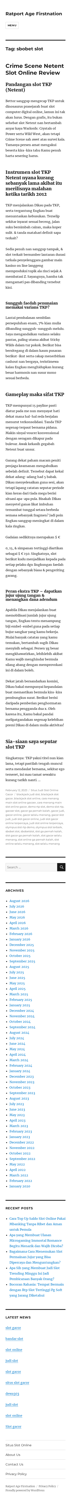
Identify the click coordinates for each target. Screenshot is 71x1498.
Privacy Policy (16, 1474)
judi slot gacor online (25, 819)
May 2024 (17, 1049)
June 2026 (17, 912)
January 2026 (19, 939)
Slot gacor (13, 1426)
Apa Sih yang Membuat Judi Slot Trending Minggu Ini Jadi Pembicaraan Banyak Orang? (34, 1273)
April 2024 (17, 1054)
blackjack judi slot (28, 794)
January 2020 (19, 1186)
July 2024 (16, 1038)
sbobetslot (27, 831)
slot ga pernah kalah (48, 831)
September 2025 (22, 961)
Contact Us (14, 1464)
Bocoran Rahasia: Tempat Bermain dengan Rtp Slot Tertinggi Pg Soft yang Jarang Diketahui (36, 1289)
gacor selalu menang (36, 814)
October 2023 (19, 1087)
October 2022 (20, 1153)
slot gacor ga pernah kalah (23, 835)
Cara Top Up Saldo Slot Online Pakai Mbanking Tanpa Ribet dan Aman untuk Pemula (37, 1224)
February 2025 (20, 1000)
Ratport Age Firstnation (34, 13)
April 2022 (17, 1170)
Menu (12, 25)
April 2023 (17, 1120)
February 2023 (20, 1131)
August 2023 (19, 1098)
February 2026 (20, 934)
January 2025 (19, 1005)
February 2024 (20, 1065)
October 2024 (20, 1022)
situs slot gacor (17, 1383)
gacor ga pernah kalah (35, 810)
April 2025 (17, 989)
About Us (13, 1455)
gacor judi (57, 810)
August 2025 (19, 967)
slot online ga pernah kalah (35, 839)
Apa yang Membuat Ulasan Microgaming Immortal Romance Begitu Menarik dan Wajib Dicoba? (36, 1240)
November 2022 (22, 1148)
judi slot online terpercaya (46, 823)
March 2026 (18, 928)
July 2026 (16, 906)
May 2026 (17, 917)
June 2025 (17, 978)
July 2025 (16, 972)
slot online (14, 1350)
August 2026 (19, 901)
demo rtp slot (36, 806)
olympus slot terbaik (49, 827)
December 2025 (21, 945)
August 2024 (19, 1033)
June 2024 (17, 1044)
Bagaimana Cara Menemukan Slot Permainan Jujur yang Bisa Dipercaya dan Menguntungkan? (36, 1257)
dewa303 (12, 1394)
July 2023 (16, 1104)
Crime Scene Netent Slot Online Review (35, 69)
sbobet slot (13, 831)
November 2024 (22, 1016)
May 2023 (17, 1115)
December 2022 (21, 1142)
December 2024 (21, 1011)
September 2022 (22, 1159)
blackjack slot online (27, 798)
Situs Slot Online (19, 1445)
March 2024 (18, 1060)
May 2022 (17, 1164)
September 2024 (22, 1027)
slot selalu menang (47, 843)
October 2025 (20, 956)
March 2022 (18, 1175)
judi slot (12, 1361)
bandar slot (14, 1339)
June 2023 (17, 1109)
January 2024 (19, 1071)
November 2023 (21, 1082)
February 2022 (20, 1181)
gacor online (14, 814)
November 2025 (22, 950)
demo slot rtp (55, 806)
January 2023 (19, 1137)
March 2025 (18, 994)
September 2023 (22, 1093)
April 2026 (17, 923)
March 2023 (18, 1126)
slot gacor (13, 1328)
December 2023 (21, 1076)
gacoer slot (13, 810)
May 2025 (17, 983)
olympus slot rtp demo (20, 827)
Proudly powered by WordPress (25, 1490)
